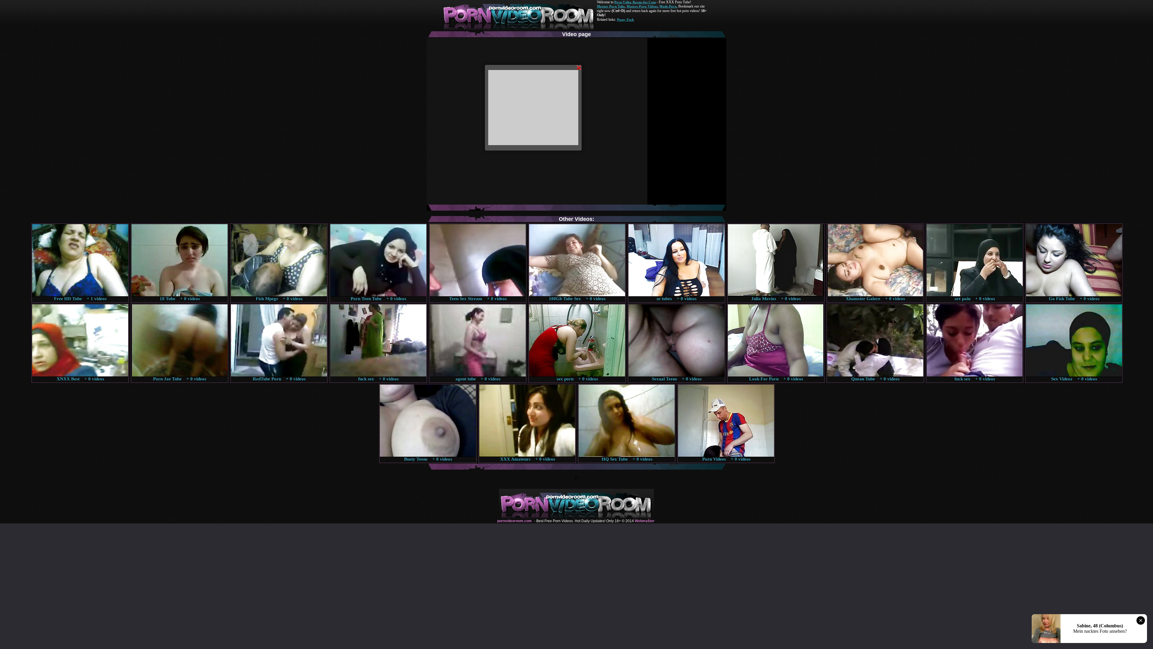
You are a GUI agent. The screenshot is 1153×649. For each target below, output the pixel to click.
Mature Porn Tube (611, 6)
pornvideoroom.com (514, 521)
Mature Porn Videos (642, 6)
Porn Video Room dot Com (635, 2)
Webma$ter (645, 521)
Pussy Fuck (625, 19)
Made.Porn (667, 6)
